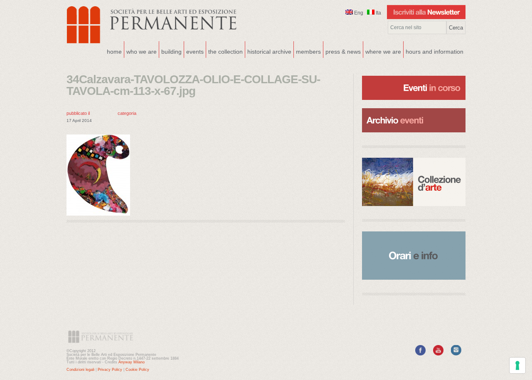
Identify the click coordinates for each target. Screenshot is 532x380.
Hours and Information (434, 51)
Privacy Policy (110, 370)
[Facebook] (420, 354)
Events (194, 51)
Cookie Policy (137, 370)
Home (114, 51)
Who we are (140, 51)
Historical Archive (269, 51)
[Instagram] (456, 354)
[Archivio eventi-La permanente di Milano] (414, 107)
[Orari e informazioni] (414, 255)
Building (170, 51)
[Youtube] (438, 354)
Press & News (343, 51)
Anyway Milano (131, 362)
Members (308, 51)
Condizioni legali (80, 370)
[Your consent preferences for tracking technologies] (517, 365)
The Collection (225, 51)
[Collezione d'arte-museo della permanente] (414, 182)
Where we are (382, 51)
